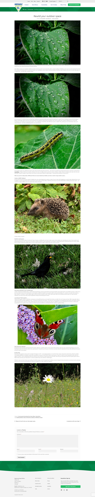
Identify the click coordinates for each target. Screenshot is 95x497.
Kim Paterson (48, 18)
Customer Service (38, 483)
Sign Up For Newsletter (74, 4)
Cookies (48, 483)
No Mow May (28, 417)
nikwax (24, 417)
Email (39, 449)
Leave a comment (55, 18)
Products (26, 4)
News (31, 416)
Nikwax (34, 416)
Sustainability (44, 4)
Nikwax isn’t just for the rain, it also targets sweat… (26, 421)
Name (18, 449)
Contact (38, 1)
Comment (19, 434)
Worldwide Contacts (38, 486)
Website (61, 449)
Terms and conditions (50, 478)
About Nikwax (35, 4)
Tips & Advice (38, 416)
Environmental (30, 9)
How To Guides (54, 4)
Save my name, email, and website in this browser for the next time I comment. (33, 454)
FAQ (32, 1)
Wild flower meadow (38, 417)
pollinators (33, 417)
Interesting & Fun (27, 416)
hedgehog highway (19, 417)
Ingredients (49, 486)
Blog (35, 1)
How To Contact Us (38, 478)
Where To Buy (63, 4)
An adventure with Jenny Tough (73, 421)
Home (29, 1)
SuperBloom (17, 171)
